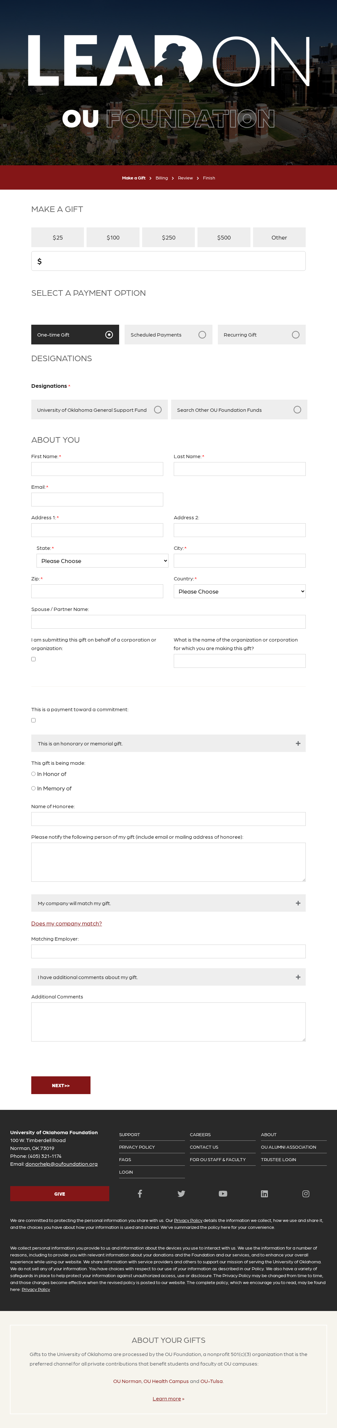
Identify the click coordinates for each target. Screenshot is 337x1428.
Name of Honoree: (53, 806)
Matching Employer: (55, 938)
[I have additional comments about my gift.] (168, 977)
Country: (184, 578)
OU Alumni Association (288, 1147)
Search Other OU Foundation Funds (219, 409)
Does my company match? (66, 923)
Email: (38, 486)
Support (129, 1134)
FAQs (125, 1159)
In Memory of (54, 788)
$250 (168, 237)
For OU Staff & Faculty (218, 1159)
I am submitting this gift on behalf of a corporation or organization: (93, 643)
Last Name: (188, 456)
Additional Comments (57, 996)
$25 (58, 237)
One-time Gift (53, 334)
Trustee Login (278, 1159)
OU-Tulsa (211, 1380)
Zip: (36, 578)
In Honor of (51, 773)
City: (179, 547)
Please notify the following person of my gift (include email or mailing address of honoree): (137, 836)
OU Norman (127, 1380)
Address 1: (44, 517)
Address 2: (186, 517)
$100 (113, 237)
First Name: (45, 456)
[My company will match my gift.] (168, 903)
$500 (224, 237)
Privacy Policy (137, 1147)
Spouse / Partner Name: (60, 608)
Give (59, 1194)
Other (279, 237)
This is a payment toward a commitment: (79, 709)
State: (44, 547)
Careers (200, 1134)
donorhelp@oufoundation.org (61, 1163)
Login (126, 1172)
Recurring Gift (240, 334)
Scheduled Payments (156, 334)
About (269, 1134)
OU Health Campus (166, 1380)
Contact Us (204, 1147)
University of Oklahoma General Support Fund (92, 409)
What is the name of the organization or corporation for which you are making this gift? (236, 643)
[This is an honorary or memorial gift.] (168, 743)
